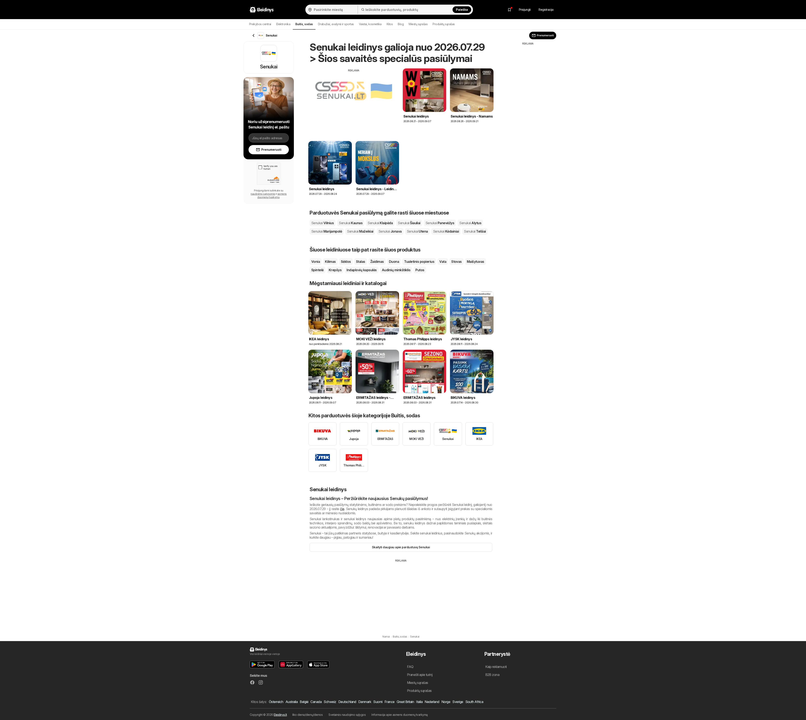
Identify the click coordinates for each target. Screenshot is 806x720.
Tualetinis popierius (419, 261)
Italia (419, 702)
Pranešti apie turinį (420, 675)
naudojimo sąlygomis (263, 193)
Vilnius (322, 223)
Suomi (377, 702)
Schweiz (330, 702)
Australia (291, 702)
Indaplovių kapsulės (362, 270)
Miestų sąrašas (418, 24)
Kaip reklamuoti (496, 667)
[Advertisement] (353, 101)
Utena (417, 231)
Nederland (432, 702)
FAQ (410, 667)
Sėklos (346, 261)
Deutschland (347, 702)
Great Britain (405, 702)
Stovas (456, 261)
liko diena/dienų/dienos (307, 714)
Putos (419, 270)
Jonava (390, 231)
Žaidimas (377, 261)
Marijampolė (326, 231)
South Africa (474, 702)
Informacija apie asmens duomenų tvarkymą (400, 714)
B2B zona (492, 675)
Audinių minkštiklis (396, 270)
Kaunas (350, 223)
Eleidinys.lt (280, 714)
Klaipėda (380, 223)
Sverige (457, 702)
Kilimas (330, 261)
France (390, 702)
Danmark (364, 702)
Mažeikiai (360, 231)
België (304, 702)
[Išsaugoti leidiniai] (509, 9)
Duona (394, 261)
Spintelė (317, 270)
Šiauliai (409, 223)
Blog (401, 24)
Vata (442, 261)
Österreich (276, 702)
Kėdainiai (446, 231)
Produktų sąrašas (444, 24)
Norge (445, 702)
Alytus (470, 223)
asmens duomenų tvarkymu (272, 195)
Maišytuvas (475, 261)
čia (342, 509)
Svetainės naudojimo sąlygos (347, 714)
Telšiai (475, 231)
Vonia (315, 261)
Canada (316, 702)
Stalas (360, 261)
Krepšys (335, 270)
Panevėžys (439, 223)
